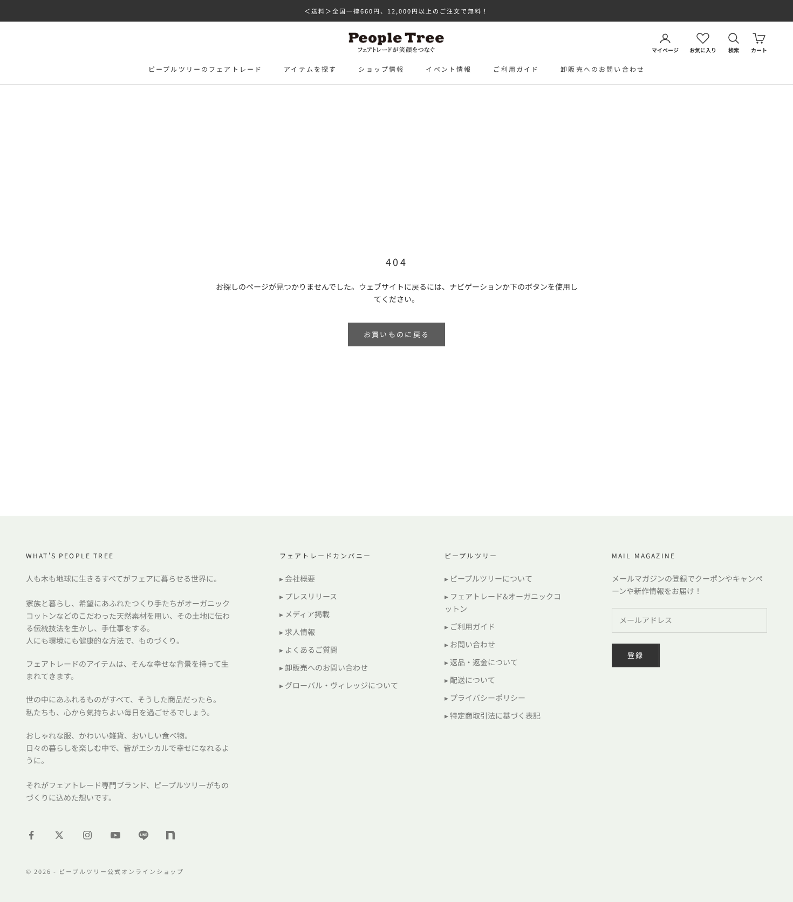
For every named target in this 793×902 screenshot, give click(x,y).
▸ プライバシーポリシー (485, 697)
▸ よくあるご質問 (308, 649)
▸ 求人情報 (297, 631)
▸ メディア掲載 (304, 614)
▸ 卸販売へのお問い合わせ (323, 667)
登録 (635, 655)
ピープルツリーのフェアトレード (205, 68)
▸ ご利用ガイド (470, 626)
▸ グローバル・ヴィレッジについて (338, 685)
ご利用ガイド (516, 68)
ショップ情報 (381, 68)
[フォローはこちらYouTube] (115, 835)
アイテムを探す (310, 68)
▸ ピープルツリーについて (488, 578)
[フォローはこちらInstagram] (87, 835)
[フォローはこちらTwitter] (59, 835)
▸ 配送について (470, 679)
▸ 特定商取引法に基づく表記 (493, 715)
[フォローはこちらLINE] (143, 835)
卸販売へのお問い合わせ (602, 68)
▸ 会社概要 (297, 578)
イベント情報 (448, 68)
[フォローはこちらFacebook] (31, 835)
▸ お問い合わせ (470, 644)
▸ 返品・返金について (481, 662)
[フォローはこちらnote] (171, 836)
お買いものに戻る (397, 334)
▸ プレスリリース (308, 596)
